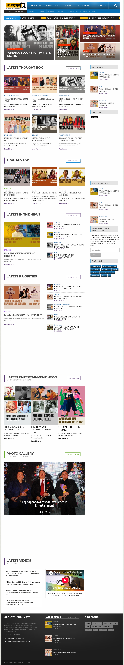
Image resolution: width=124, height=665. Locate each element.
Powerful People (64, 135)
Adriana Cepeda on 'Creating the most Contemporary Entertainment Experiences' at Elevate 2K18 (22, 573)
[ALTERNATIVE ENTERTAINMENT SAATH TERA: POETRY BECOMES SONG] (29, 25)
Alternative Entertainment (41, 96)
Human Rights (58, 284)
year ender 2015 (96, 627)
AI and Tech (8, 188)
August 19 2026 (59, 249)
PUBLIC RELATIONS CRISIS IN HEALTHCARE (67, 318)
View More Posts (73, 68)
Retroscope (35, 135)
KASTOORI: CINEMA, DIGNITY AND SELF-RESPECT (70, 193)
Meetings (88, 630)
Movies (61, 188)
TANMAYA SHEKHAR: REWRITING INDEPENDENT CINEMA (70, 139)
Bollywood (57, 243)
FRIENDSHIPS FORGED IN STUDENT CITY (91, 18)
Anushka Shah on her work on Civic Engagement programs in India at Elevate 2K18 (22, 592)
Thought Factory (64, 96)
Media (87, 627)
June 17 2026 (58, 259)
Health (56, 315)
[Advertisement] (44, 353)
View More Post (73, 378)
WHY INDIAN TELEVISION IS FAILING (44, 192)
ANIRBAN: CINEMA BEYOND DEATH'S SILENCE (41, 139)
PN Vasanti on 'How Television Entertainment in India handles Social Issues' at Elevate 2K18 (20, 602)
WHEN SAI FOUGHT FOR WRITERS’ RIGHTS (70, 100)
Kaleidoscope (74, 18)
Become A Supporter (89, 11)
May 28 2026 (58, 331)
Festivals (57, 232)
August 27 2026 (59, 228)
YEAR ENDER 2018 (97, 623)
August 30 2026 (59, 300)
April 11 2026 (58, 321)
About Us (78, 11)
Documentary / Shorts (107, 272)
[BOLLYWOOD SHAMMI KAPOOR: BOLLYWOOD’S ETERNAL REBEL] (67, 25)
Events (88, 623)
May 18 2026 (58, 290)
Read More (8, 109)
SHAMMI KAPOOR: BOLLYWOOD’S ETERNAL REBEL (69, 246)
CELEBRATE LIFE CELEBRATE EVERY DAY (67, 226)
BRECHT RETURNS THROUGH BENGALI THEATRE (67, 287)
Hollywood (57, 253)
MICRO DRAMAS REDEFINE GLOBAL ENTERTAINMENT (16, 193)
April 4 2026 (58, 310)
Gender (34, 18)
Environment (58, 325)
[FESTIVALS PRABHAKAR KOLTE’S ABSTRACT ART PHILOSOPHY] (100, 25)
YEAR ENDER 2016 (95, 266)
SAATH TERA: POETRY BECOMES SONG (43, 100)
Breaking (7, 250)
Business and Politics (11, 96)
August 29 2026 (103, 107)
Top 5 (95, 630)
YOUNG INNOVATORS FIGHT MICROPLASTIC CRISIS (66, 328)
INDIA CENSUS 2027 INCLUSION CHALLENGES (68, 308)
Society (115, 269)
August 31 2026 (59, 238)
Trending (57, 222)
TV (32, 188)
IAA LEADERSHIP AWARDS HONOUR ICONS (16, 100)
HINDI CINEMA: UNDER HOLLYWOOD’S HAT (64, 256)
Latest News (35, 5)
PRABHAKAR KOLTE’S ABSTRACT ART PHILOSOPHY (19, 254)
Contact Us (101, 5)
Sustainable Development (62, 304)
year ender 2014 (106, 269)
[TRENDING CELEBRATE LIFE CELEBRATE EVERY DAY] (100, 43)
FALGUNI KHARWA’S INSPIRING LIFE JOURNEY (51, 18)
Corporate (70, 11)
